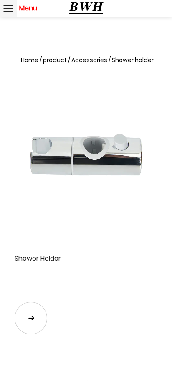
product (55, 60)
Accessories (89, 60)
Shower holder (133, 60)
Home (29, 60)
